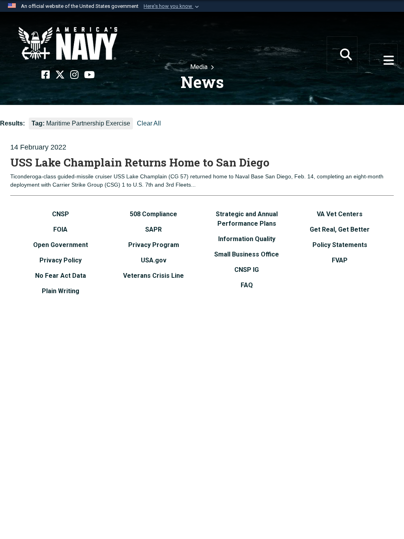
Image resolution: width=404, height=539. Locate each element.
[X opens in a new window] (60, 74)
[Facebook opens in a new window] (45, 74)
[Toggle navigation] (383, 54)
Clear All (149, 123)
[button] (172, 6)
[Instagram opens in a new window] (74, 74)
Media (199, 67)
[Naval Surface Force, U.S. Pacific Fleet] (68, 43)
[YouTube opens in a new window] (89, 74)
